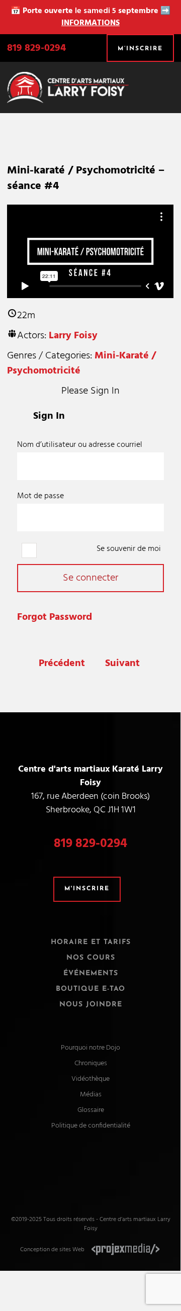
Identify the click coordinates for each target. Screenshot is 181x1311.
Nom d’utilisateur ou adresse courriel (79, 445)
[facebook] (81, 1169)
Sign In (49, 416)
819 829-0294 (36, 48)
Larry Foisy (73, 336)
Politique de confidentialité (90, 1126)
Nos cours (90, 958)
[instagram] (100, 1169)
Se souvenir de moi (128, 548)
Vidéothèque (90, 1079)
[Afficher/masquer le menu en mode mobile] (170, 83)
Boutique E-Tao (90, 989)
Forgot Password (54, 617)
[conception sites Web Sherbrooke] (125, 1250)
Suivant (122, 664)
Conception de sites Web (52, 1250)
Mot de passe (40, 496)
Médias (91, 1094)
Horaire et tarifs (91, 942)
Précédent (62, 664)
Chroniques (90, 1063)
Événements (90, 973)
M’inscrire (140, 49)
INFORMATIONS (90, 23)
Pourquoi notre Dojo (90, 1048)
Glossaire (90, 1110)
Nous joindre (90, 1004)
